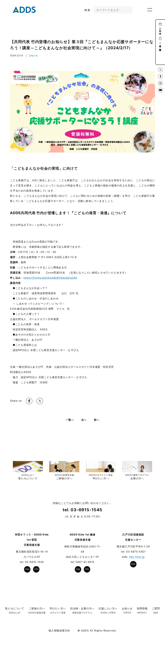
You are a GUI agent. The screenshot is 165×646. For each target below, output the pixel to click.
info (36, 569)
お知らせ (33, 55)
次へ (84, 419)
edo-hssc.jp (137, 556)
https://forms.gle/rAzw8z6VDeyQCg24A (50, 277)
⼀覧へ (70, 419)
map (27, 569)
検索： (89, 10)
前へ (96, 419)
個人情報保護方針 (59, 630)
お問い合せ (160, 30)
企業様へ (160, 48)
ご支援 (160, 42)
